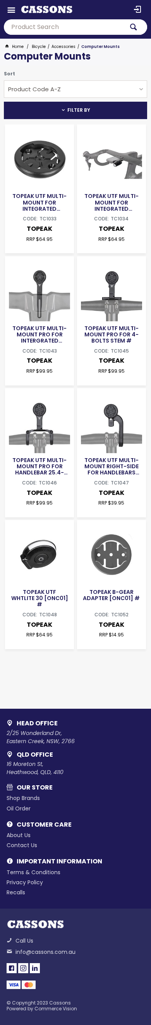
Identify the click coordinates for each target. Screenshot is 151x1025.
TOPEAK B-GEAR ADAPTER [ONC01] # (111, 595)
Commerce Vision (55, 1008)
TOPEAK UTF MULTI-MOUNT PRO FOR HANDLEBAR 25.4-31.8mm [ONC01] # (39, 466)
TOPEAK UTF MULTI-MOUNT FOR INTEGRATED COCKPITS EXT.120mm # (39, 202)
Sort (9, 74)
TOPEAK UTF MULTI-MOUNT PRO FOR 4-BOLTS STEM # (111, 334)
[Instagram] (23, 968)
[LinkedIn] (35, 968)
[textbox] (64, 27)
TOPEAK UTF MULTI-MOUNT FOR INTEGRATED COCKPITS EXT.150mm (111, 202)
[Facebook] (12, 968)
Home (18, 46)
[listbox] (76, 89)
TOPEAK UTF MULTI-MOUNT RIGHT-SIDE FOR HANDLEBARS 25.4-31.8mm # (111, 466)
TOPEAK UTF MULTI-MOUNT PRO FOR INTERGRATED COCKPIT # (39, 334)
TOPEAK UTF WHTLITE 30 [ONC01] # (39, 598)
